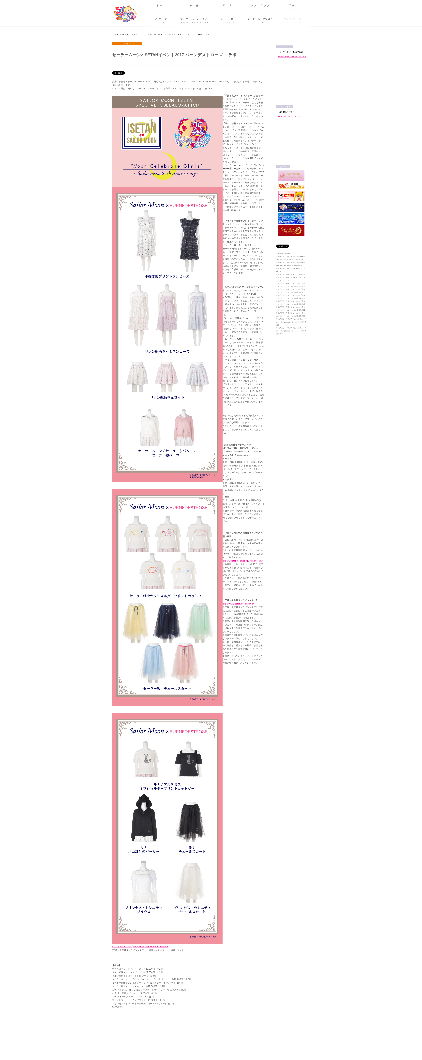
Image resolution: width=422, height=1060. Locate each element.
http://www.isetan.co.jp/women (238, 604)
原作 (194, 6)
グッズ (293, 6)
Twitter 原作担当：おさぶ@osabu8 (291, 109)
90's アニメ (293, 19)
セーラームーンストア (194, 19)
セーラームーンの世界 (260, 19)
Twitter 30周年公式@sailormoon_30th (291, 49)
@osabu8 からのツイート (289, 116)
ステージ (161, 19)
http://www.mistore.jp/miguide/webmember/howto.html (140, 946)
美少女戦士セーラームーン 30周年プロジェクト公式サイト (125, 13)
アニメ (227, 6)
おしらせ (227, 19)
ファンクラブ (260, 6)
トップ (161, 6)
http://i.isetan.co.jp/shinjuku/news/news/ (244, 561)
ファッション (137, 34)
